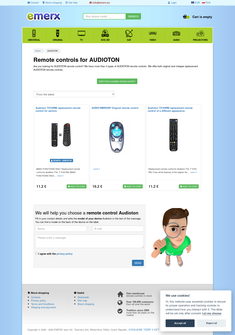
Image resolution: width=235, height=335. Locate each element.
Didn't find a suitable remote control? (117, 81)
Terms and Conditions (42, 304)
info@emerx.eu (101, 2)
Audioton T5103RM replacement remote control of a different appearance (170, 109)
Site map (82, 300)
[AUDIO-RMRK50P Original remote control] (117, 137)
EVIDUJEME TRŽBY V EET (144, 329)
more (59, 175)
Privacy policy (38, 300)
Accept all (180, 323)
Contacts (36, 297)
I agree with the (55, 253)
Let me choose (211, 313)
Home (38, 50)
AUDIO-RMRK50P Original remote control (115, 108)
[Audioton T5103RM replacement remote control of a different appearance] (173, 134)
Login (173, 2)
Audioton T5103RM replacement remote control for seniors (58, 109)
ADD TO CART (77, 186)
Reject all (211, 323)
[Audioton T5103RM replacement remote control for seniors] (61, 134)
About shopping (53, 2)
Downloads (83, 297)
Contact (34, 2)
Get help (72, 2)
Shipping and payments (43, 307)
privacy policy (65, 253)
